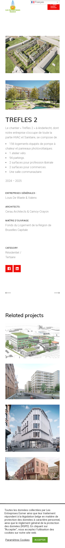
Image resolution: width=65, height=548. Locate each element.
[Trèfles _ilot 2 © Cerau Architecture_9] (32, 95)
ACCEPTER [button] (40, 539)
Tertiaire (10, 257)
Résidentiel (12, 252)
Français (39, 2)
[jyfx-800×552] (32, 54)
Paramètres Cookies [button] (17, 540)
